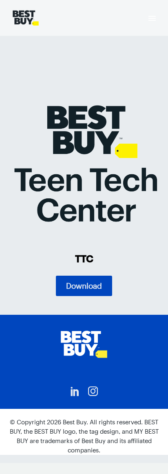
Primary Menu (152, 18)
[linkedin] (75, 391)
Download (84, 286)
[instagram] (93, 391)
